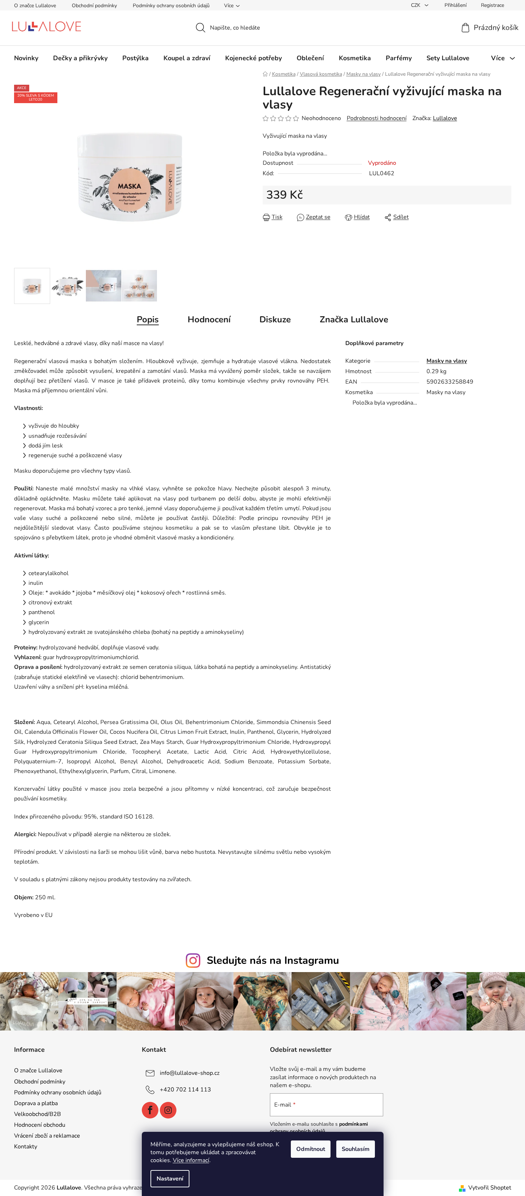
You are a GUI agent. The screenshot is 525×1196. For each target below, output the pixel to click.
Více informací (191, 1160)
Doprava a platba (36, 1103)
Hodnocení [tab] (209, 319)
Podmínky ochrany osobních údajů (171, 5)
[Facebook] (150, 1110)
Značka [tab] (354, 319)
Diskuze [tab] (275, 319)
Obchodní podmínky (94, 5)
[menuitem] (26, 58)
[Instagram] (168, 1110)
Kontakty (25, 1147)
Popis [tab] (148, 319)
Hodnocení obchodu (39, 1125)
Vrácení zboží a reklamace (47, 1136)
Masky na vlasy (446, 361)
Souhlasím (355, 1149)
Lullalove (445, 118)
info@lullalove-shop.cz (189, 1073)
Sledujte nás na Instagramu (273, 960)
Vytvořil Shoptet (489, 1188)
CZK (416, 5)
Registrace (492, 5)
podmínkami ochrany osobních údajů (319, 1128)
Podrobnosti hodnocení (377, 118)
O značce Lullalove (35, 5)
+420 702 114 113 (185, 1090)
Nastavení (170, 1179)
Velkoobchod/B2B (37, 1114)
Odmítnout (310, 1149)
